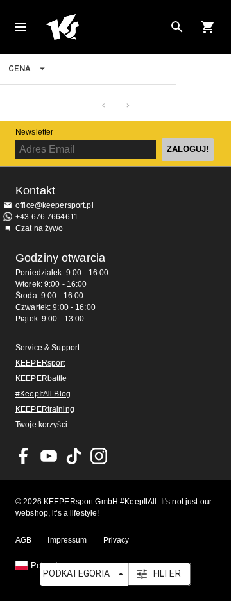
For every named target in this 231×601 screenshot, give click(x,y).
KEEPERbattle (41, 378)
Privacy (116, 540)
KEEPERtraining (44, 409)
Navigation (20, 27)
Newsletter (34, 132)
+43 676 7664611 (46, 216)
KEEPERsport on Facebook (23, 456)
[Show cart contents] (208, 27)
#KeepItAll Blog (43, 393)
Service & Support (47, 347)
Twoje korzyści (41, 424)
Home (105, 27)
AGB (23, 540)
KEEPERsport (40, 363)
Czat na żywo (39, 228)
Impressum (67, 540)
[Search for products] (177, 27)
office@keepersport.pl (54, 205)
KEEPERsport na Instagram (98, 456)
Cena (19, 68)
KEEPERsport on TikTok (73, 456)
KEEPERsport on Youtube (48, 456)
